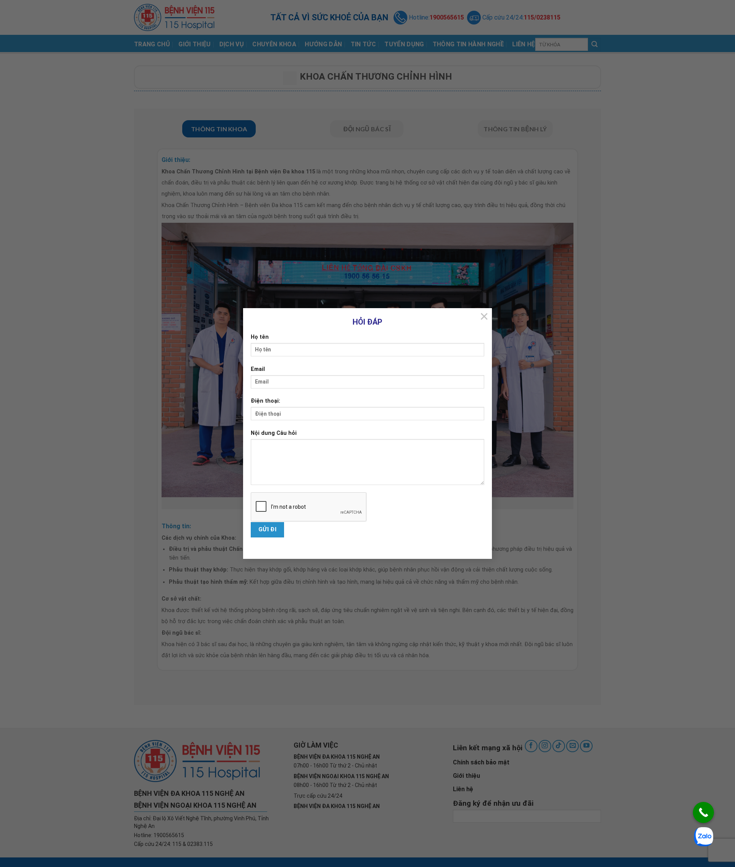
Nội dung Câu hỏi (274, 433)
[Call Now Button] (703, 812)
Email (258, 369)
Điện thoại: (265, 401)
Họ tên (260, 337)
